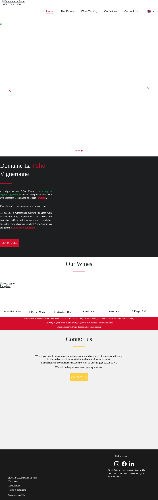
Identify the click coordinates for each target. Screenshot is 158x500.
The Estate (67, 11)
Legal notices (14, 486)
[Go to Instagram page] (116, 463)
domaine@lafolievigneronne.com (60, 362)
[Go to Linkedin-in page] (131, 463)
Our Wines (110, 11)
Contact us (131, 11)
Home (50, 11)
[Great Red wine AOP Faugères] (113, 296)
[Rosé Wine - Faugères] (11, 296)
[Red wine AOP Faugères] (62, 296)
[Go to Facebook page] (124, 463)
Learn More (9, 243)
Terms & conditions (17, 490)
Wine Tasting (89, 11)
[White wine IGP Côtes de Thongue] (38, 296)
